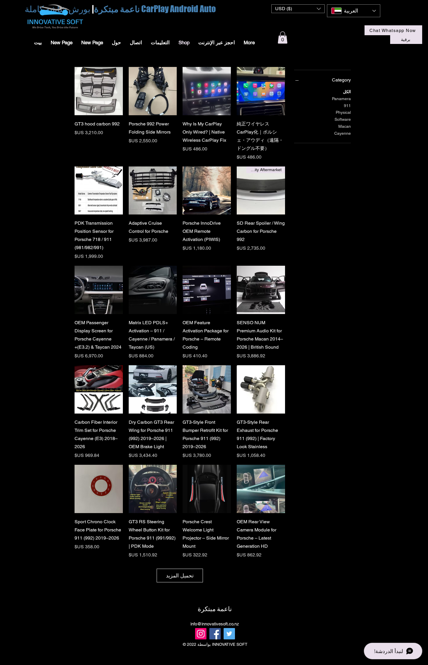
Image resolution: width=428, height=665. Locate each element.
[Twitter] (229, 633)
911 (347, 105)
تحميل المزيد (180, 575)
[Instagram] (200, 633)
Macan (344, 126)
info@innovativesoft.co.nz (214, 623)
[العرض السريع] (261, 91)
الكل (347, 91)
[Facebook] (215, 633)
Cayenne (342, 133)
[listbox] (298, 8)
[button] (298, 8)
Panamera (341, 98)
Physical (343, 112)
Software (343, 119)
